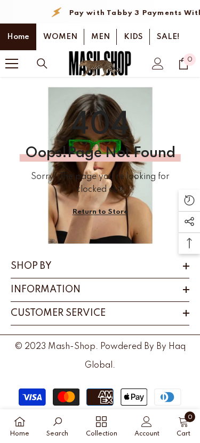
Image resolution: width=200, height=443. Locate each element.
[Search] (42, 63)
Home (18, 37)
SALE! (168, 37)
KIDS (133, 37)
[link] (57, 426)
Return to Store (100, 211)
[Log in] (158, 63)
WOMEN (60, 37)
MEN (100, 37)
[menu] (11, 63)
